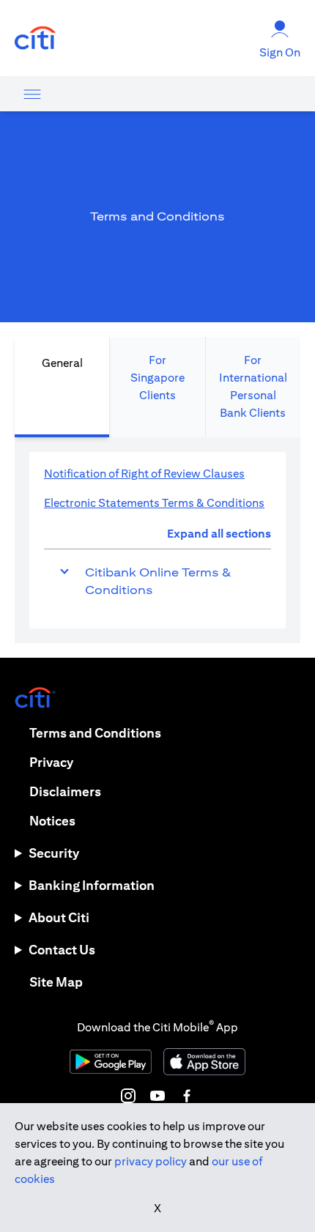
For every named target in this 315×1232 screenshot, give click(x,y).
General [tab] (62, 363)
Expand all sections (219, 534)
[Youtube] (157, 1096)
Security (54, 853)
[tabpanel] (157, 540)
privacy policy (150, 1161)
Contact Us (62, 949)
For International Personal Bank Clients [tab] (253, 386)
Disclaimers (65, 791)
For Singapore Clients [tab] (157, 377)
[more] (32, 94)
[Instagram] (128, 1096)
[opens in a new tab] (35, 38)
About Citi (59, 917)
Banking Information (92, 885)
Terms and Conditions (95, 733)
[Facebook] (187, 1096)
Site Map (56, 982)
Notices (52, 820)
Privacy (51, 762)
